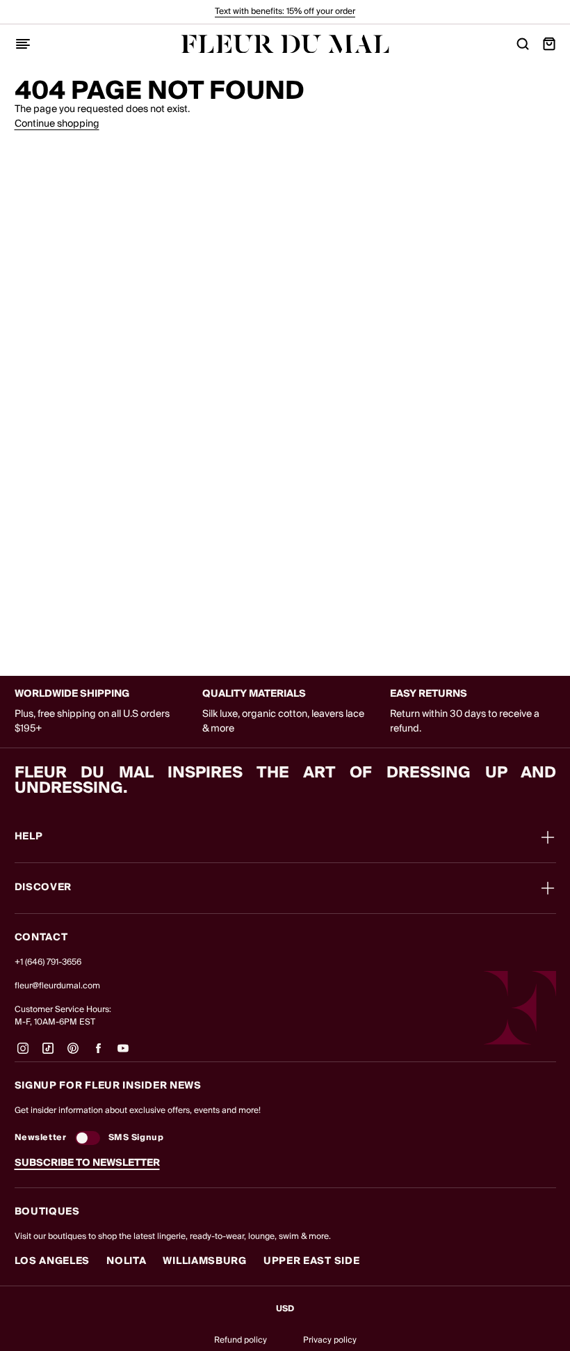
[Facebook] (98, 1053)
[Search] (522, 43)
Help (29, 837)
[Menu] (23, 43)
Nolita (126, 1261)
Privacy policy (330, 1340)
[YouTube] (123, 1053)
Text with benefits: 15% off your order (285, 11)
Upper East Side (311, 1261)
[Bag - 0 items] (549, 44)
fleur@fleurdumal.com (57, 986)
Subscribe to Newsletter (87, 1163)
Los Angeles (52, 1261)
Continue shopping (57, 124)
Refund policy (240, 1340)
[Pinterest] (73, 1053)
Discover (43, 888)
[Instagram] (23, 1053)
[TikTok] (48, 1053)
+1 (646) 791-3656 (48, 962)
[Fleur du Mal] (285, 44)
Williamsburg (204, 1261)
